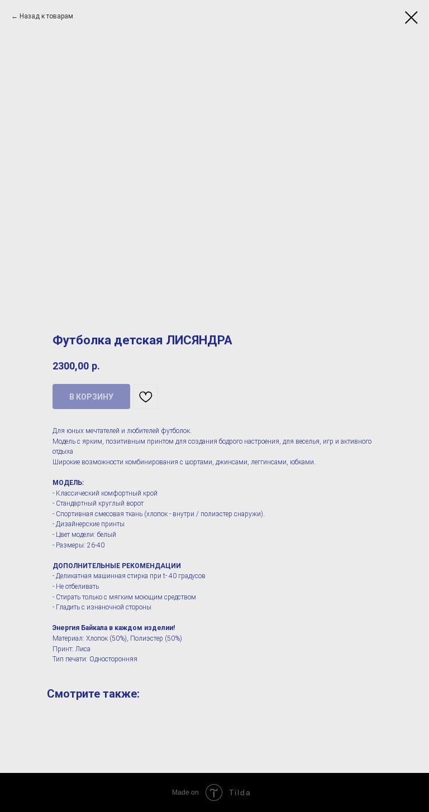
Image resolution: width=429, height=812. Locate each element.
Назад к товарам (46, 16)
